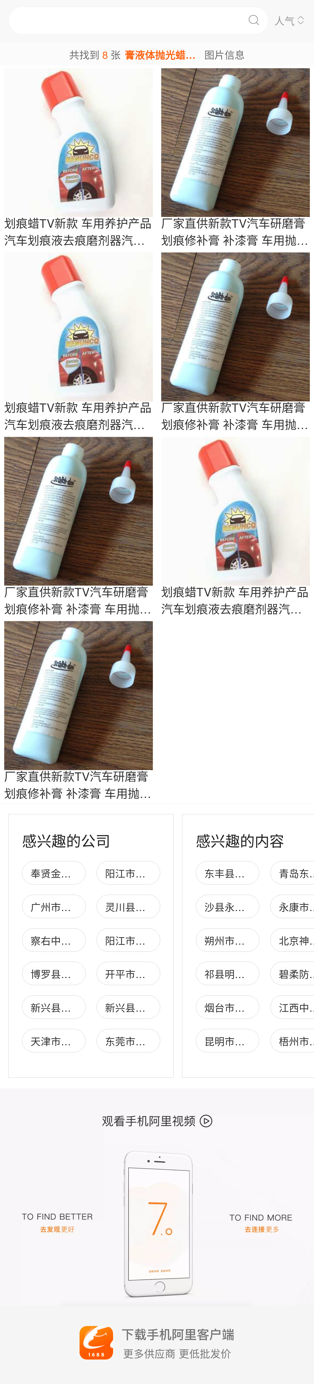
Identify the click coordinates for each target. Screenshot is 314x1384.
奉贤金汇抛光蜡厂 (71, 873)
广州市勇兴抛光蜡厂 (76, 906)
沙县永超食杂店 (239, 906)
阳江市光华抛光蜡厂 (150, 873)
